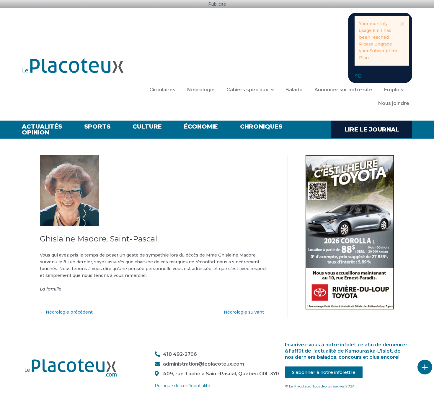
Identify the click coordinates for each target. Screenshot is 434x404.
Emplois (393, 90)
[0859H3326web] (350, 232)
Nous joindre (393, 103)
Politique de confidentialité (182, 385)
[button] (402, 24)
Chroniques (261, 126)
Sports (97, 126)
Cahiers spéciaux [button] (247, 90)
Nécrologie (201, 90)
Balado (294, 90)
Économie (201, 126)
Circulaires (162, 90)
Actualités (42, 126)
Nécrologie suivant (246, 312)
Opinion (35, 132)
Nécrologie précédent (66, 312)
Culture (147, 126)
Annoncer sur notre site (343, 90)
